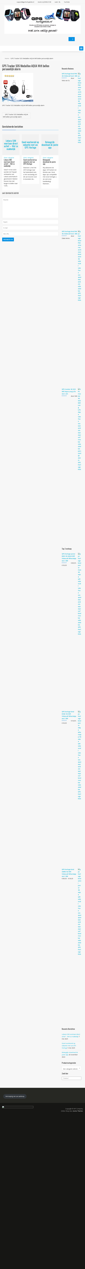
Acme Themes (78, 1111)
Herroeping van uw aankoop (14, 1096)
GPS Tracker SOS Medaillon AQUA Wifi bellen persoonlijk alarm (15, 115)
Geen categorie (9, 158)
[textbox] (71, 1069)
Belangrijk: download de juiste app (50, 144)
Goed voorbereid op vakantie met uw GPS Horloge (30, 144)
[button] (81, 48)
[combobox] (71, 1068)
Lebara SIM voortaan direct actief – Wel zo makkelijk (11, 145)
